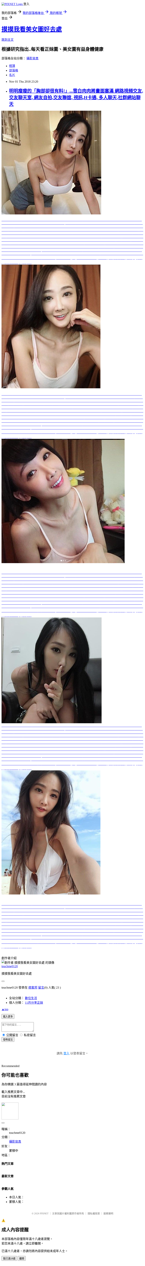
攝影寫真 (32, 58)
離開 (21, 1258)
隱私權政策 (94, 1213)
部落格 (13, 70)
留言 (41, 987)
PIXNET (44, 1213)
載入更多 (8, 1016)
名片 (12, 75)
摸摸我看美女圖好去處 (32, 29)
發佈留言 (8, 1039)
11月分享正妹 (34, 1002)
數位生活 (31, 998)
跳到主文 (8, 39)
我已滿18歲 (9, 1258)
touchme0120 (10, 966)
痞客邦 (32, 987)
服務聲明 (108, 1213)
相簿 (12, 66)
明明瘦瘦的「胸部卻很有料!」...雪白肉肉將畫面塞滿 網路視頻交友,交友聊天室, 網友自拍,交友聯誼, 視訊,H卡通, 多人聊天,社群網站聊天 (76, 97)
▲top (5, 1009)
